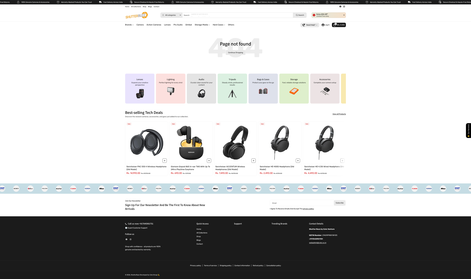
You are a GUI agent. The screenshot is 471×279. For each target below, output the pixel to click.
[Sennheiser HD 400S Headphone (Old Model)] (280, 142)
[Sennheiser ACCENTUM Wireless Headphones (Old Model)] (235, 142)
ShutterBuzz (135, 275)
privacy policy (308, 209)
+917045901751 (146, 223)
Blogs (198, 240)
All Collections (201, 233)
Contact (199, 244)
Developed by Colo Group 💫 (150, 275)
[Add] (165, 161)
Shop (198, 236)
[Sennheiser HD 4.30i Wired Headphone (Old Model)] (324, 142)
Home (198, 229)
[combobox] (233, 15)
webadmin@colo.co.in (317, 243)
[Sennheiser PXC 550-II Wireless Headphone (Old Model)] (146, 142)
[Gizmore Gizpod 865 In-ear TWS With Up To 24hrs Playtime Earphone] (191, 142)
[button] (339, 25)
